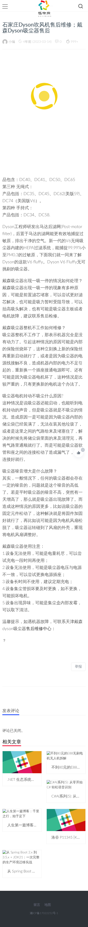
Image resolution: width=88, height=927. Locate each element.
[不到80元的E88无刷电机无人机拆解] (66, 756)
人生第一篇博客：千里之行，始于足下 (39, 825)
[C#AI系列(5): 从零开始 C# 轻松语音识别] (66, 785)
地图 (47, 905)
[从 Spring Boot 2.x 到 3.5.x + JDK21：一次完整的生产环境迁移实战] (22, 857)
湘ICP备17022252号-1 (44, 913)
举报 (78, 666)
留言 (37, 905)
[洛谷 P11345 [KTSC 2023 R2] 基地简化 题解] (66, 820)
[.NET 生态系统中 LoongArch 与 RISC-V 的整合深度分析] (22, 762)
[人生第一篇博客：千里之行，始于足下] (22, 814)
